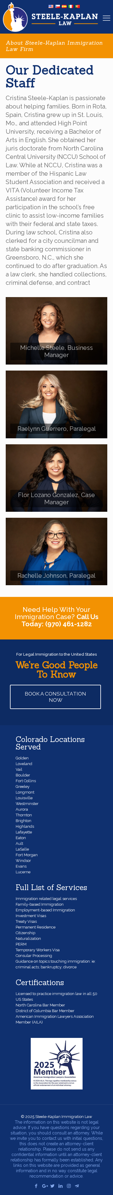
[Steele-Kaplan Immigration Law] (50, 16)
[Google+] (44, 1186)
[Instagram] (69, 1186)
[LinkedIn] (61, 1186)
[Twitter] (52, 1186)
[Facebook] (36, 1186)
